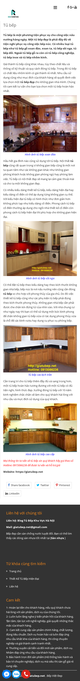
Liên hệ (13, 586)
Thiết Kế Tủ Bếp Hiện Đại (24, 579)
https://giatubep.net (29, 472)
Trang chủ (15, 571)
